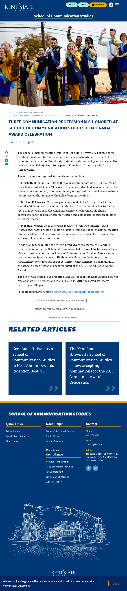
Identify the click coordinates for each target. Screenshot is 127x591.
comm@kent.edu (94, 444)
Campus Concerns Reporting (59, 466)
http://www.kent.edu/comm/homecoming (78, 291)
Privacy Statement (54, 471)
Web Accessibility (54, 481)
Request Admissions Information (61, 431)
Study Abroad (12, 441)
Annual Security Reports (57, 461)
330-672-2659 (92, 434)
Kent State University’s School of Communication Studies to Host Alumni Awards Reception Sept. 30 (33, 360)
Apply (72, 4)
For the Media (52, 436)
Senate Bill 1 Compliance (57, 476)
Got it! (116, 583)
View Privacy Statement (16, 585)
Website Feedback (54, 441)
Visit (83, 4)
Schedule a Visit (13, 431)
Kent (10, 112)
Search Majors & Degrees (17, 436)
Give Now (99, 4)
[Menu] (117, 5)
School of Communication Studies (63, 15)
